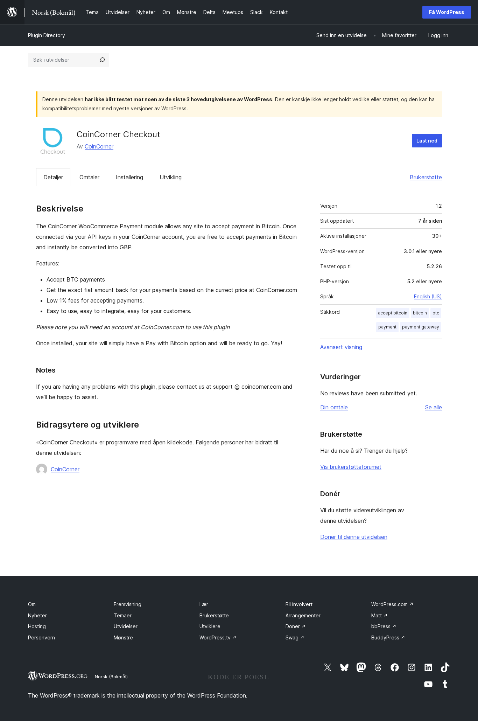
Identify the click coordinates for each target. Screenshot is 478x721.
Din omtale (334, 407)
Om (32, 604)
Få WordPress (446, 12)
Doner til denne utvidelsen (353, 536)
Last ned (426, 141)
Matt (379, 615)
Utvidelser (126, 626)
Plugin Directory (46, 35)
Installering (129, 177)
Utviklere (209, 626)
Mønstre (123, 637)
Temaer (123, 615)
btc (436, 313)
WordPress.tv (218, 637)
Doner (296, 626)
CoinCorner (99, 146)
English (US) (428, 296)
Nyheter (37, 615)
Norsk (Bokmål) (111, 676)
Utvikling (171, 177)
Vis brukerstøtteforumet (350, 466)
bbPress (383, 626)
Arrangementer (303, 615)
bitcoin (420, 313)
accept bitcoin (392, 313)
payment (387, 327)
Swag (295, 637)
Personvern (41, 637)
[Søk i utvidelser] (102, 60)
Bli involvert (299, 604)
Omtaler (89, 177)
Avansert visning (341, 347)
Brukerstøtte (426, 177)
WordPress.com (392, 604)
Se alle (433, 407)
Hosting (37, 626)
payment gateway (420, 327)
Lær (203, 604)
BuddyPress (388, 637)
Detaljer (53, 177)
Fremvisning (127, 604)
